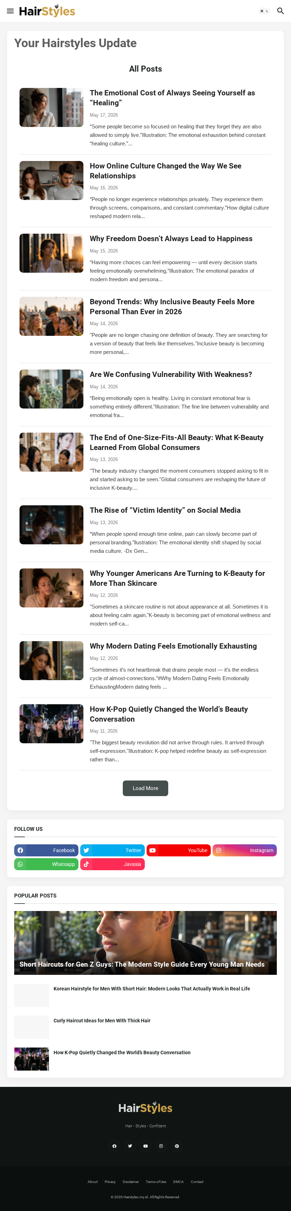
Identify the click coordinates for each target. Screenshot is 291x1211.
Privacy (110, 1182)
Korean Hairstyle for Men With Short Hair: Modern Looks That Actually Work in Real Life (152, 988)
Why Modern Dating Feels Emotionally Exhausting (173, 646)
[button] (10, 11)
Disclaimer (131, 1182)
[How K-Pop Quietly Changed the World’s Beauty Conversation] (31, 1059)
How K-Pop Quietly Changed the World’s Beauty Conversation (122, 1052)
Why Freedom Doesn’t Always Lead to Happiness (171, 238)
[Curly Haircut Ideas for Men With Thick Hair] (31, 1027)
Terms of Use (156, 1182)
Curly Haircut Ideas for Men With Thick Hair (102, 1020)
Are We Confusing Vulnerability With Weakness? (171, 374)
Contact (197, 1182)
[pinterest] (177, 1146)
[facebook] (114, 1146)
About (93, 1182)
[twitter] (130, 1146)
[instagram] (161, 1146)
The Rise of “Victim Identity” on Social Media (165, 510)
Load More (145, 788)
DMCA (178, 1182)
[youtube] (145, 1146)
